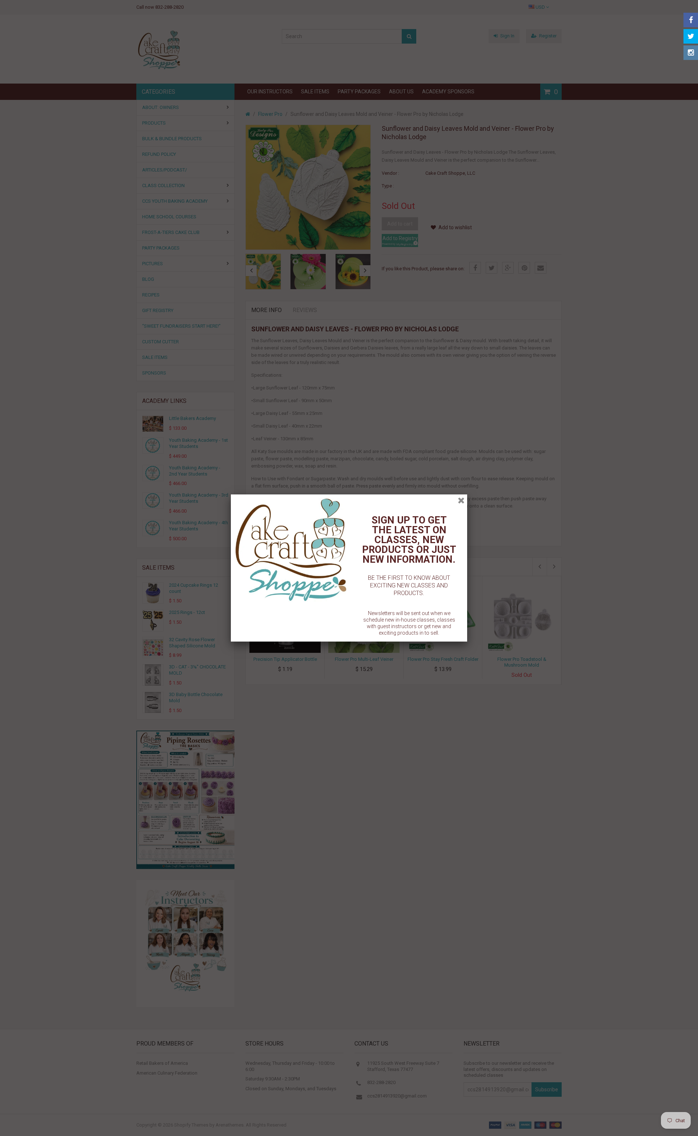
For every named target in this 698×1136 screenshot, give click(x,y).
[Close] (461, 500)
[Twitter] (690, 36)
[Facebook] (690, 20)
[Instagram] (690, 52)
